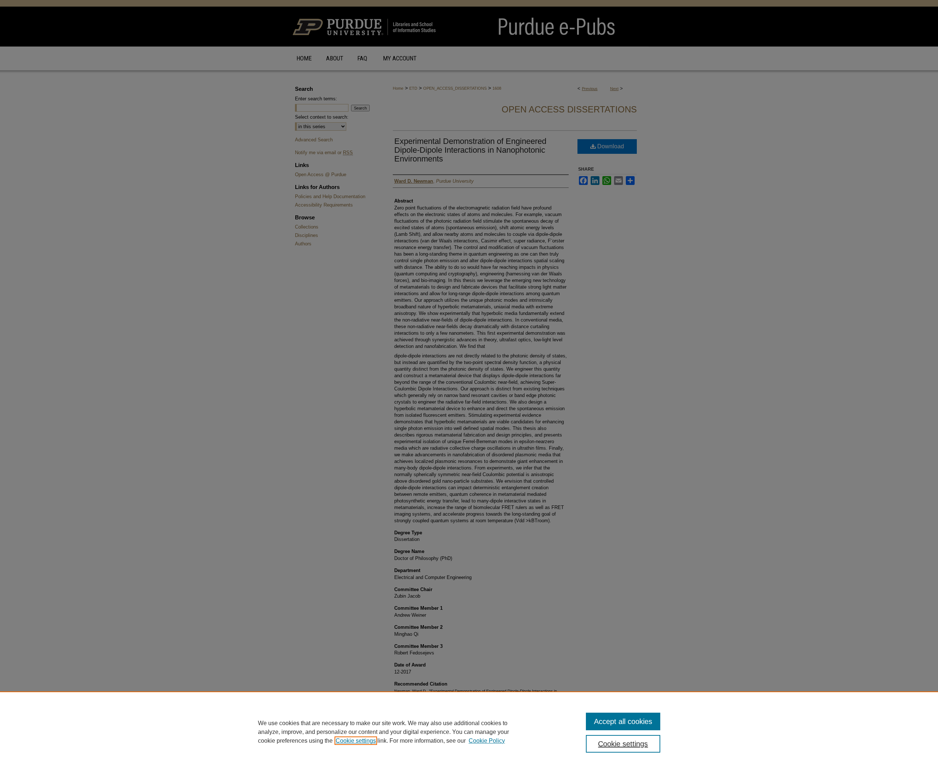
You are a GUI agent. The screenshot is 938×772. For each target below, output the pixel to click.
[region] (469, 731)
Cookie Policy (487, 741)
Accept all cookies (623, 721)
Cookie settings (356, 741)
